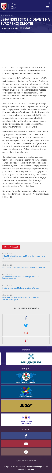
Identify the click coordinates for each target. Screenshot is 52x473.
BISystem (30, 469)
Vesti (12, 16)
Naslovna (4, 16)
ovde (34, 461)
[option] (26, 358)
